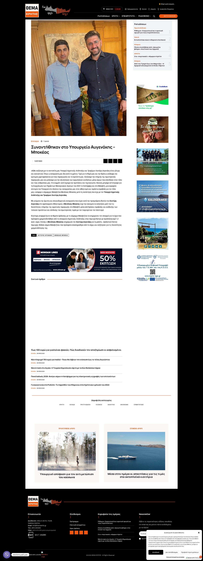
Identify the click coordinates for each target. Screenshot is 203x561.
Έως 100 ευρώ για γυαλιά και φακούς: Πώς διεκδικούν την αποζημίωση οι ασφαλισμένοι (76, 349)
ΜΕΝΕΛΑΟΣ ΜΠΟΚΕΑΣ (61, 235)
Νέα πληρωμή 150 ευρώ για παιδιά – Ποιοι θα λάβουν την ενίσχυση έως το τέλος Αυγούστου (70, 359)
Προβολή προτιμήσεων (190, 552)
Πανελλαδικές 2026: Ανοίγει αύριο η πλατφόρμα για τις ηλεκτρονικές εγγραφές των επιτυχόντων (73, 376)
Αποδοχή (155, 552)
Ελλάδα (35, 141)
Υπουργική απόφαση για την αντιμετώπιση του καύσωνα (67, 476)
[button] (199, 533)
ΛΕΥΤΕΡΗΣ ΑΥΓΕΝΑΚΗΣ (45, 235)
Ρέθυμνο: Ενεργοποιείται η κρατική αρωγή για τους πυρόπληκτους (148, 32)
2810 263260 (36, 528)
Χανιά (136, 37)
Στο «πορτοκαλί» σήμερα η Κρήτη (148, 56)
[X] (110, 161)
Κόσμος (137, 44)
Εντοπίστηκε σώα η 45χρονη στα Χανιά (149, 40)
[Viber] (6, 554)
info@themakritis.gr (39, 526)
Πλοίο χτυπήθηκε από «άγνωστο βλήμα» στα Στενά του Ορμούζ (147, 48)
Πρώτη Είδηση (140, 28)
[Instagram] (76, 532)
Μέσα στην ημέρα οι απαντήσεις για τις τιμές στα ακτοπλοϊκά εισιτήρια (136, 475)
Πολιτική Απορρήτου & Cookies (175, 557)
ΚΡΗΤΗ (137, 53)
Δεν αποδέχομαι (172, 552)
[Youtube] (86, 532)
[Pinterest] (115, 161)
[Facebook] (105, 161)
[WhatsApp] (120, 161)
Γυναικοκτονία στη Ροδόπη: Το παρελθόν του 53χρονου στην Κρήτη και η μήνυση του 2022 (70, 385)
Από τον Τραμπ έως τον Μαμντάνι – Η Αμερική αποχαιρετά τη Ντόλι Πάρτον (149, 65)
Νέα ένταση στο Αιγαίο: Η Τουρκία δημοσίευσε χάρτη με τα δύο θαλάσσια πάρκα (65, 368)
